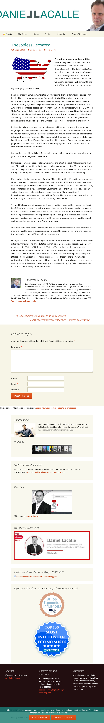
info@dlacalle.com (12, 678)
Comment (16, 347)
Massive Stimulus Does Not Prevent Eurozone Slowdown (61, 319)
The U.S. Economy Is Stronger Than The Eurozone (38, 315)
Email (14, 384)
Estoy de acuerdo (39, 717)
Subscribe (61, 34)
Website (15, 389)
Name (14, 378)
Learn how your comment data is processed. (56, 407)
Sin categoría (35, 50)
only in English (32, 516)
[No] (100, 715)
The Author (23, 34)
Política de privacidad (63, 717)
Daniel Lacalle (51, 50)
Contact (48, 34)
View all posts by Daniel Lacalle (24, 301)
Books (36, 34)
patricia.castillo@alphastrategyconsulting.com (46, 472)
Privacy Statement (79, 34)
